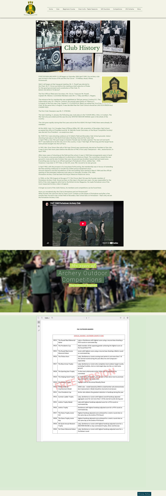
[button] (58, 9)
